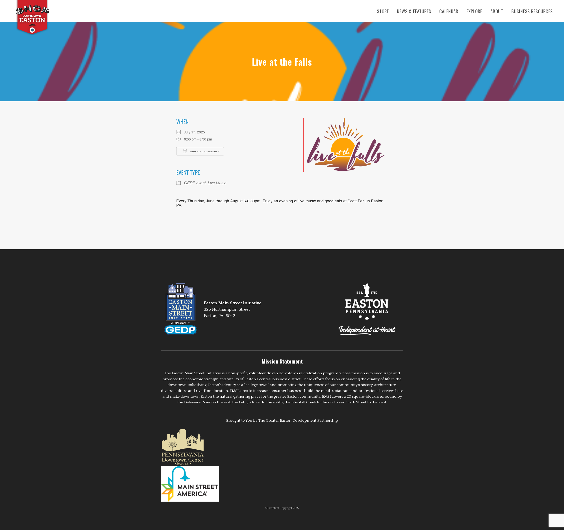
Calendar (448, 11)
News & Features (414, 11)
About (496, 11)
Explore (474, 11)
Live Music (217, 182)
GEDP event (195, 182)
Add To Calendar (203, 151)
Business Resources (532, 11)
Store (383, 11)
